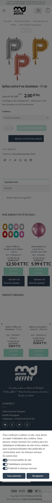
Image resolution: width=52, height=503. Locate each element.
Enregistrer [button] (37, 476)
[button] (5, 460)
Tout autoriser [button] (14, 476)
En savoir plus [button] (10, 455)
